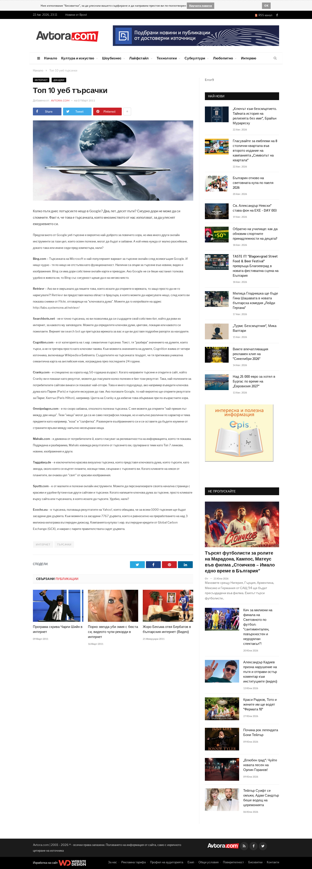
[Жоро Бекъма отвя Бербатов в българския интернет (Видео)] (168, 606)
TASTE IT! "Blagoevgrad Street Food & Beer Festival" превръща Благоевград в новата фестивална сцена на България (255, 266)
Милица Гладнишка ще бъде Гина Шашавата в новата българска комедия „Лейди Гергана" (255, 301)
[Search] (275, 58)
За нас (112, 862)
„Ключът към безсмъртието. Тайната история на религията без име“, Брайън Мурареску (255, 116)
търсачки (64, 544)
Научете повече (200, 6)
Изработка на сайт (45, 862)
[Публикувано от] (208, 578)
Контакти (273, 862)
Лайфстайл (139, 58)
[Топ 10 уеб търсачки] (113, 199)
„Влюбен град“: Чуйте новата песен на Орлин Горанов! (260, 765)
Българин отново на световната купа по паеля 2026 (253, 183)
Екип (191, 862)
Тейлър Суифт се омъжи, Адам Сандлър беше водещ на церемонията (261, 798)
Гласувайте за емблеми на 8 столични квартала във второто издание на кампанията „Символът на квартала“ (255, 151)
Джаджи (58, 80)
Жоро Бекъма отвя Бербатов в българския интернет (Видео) (167, 629)
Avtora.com (60, 100)
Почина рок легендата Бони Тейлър (260, 733)
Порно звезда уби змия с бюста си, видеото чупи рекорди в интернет (113, 632)
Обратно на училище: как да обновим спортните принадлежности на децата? (255, 234)
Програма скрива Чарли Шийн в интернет (57, 629)
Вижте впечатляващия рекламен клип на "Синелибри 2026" (250, 354)
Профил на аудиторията (166, 862)
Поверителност (233, 862)
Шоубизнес (112, 58)
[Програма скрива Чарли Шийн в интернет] (58, 606)
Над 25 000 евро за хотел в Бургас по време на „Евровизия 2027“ (254, 382)
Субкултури (195, 58)
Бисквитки (255, 862)
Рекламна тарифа (133, 862)
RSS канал (264, 15)
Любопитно (223, 58)
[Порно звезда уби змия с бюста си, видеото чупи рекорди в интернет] (113, 606)
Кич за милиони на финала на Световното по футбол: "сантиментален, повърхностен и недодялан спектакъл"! (257, 627)
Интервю (248, 58)
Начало (50, 58)
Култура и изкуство (77, 58)
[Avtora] (67, 35)
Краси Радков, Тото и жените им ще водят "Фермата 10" (260, 705)
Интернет (41, 80)
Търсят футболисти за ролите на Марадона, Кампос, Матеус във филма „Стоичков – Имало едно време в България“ (240, 562)
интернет (43, 544)
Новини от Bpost (76, 14)
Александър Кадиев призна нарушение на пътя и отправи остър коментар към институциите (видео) (260, 672)
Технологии (167, 58)
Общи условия (208, 862)
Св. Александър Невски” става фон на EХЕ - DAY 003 (255, 208)
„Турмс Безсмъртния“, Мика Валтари (254, 328)
